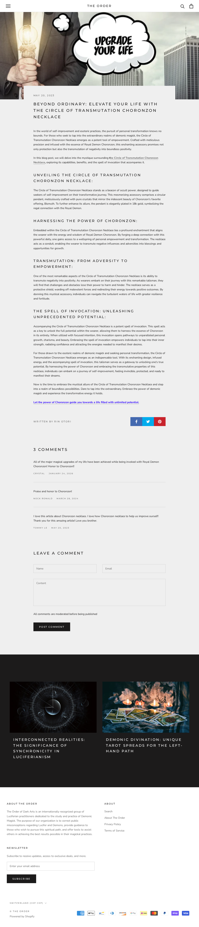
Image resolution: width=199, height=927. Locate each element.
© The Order (20, 911)
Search (108, 811)
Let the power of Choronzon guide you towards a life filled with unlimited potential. (86, 402)
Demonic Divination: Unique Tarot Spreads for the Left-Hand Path (144, 745)
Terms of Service (114, 830)
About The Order (114, 818)
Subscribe (21, 878)
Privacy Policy (112, 824)
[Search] (183, 6)
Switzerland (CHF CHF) (26, 903)
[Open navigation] (8, 6)
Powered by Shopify (22, 916)
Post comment (52, 626)
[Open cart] (191, 6)
